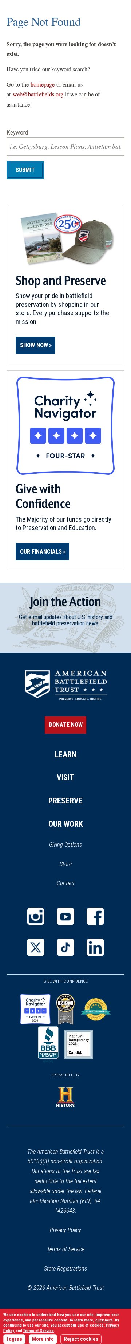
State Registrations (65, 1268)
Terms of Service (65, 1249)
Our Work (65, 824)
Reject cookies (81, 1339)
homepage (43, 84)
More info (43, 1339)
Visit (65, 777)
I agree (14, 1339)
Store (75, 864)
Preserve (65, 800)
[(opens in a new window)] (35, 916)
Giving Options (65, 844)
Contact (66, 883)
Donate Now (66, 724)
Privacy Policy (65, 1230)
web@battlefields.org (38, 94)
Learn (65, 754)
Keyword (17, 132)
